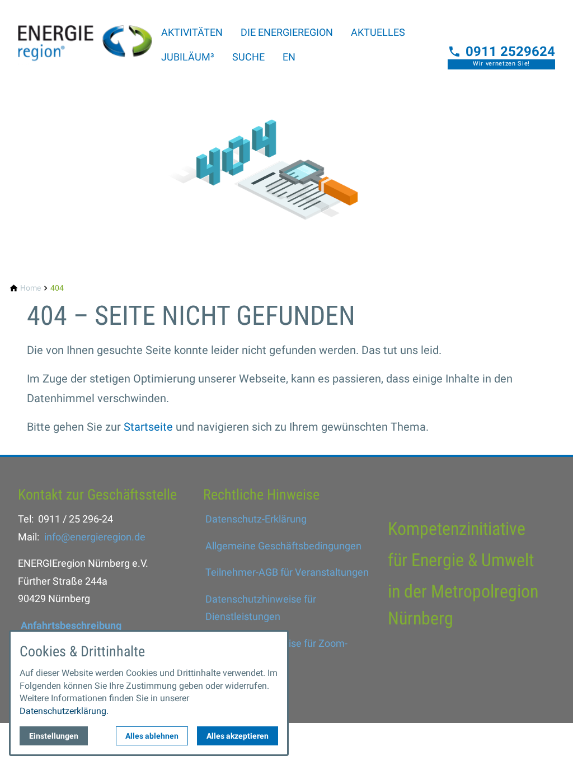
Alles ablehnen (152, 735)
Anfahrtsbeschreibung (71, 625)
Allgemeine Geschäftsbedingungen (283, 546)
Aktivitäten (192, 32)
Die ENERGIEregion (287, 32)
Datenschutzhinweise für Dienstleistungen (260, 608)
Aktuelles (378, 32)
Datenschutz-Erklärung (256, 519)
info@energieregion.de (94, 537)
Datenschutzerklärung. (64, 711)
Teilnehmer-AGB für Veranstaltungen (287, 572)
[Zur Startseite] (85, 36)
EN (289, 57)
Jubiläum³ (187, 57)
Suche (248, 57)
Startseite (148, 426)
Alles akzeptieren (237, 735)
